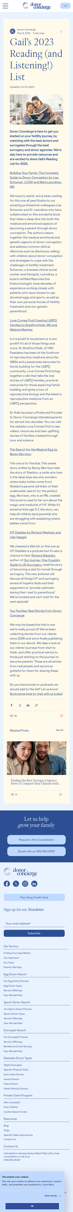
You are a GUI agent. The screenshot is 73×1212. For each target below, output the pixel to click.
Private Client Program (18, 1095)
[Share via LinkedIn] (28, 705)
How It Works (11, 1106)
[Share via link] (36, 705)
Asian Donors (11, 1083)
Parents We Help (13, 967)
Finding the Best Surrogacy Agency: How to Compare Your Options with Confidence (35, 782)
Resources (10, 1118)
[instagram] (25, 884)
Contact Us (10, 1139)
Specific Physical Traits (16, 1069)
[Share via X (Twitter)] (19, 705)
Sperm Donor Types (14, 1013)
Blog (6, 1125)
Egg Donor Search (15, 974)
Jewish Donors (11, 1079)
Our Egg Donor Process (16, 980)
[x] (16, 884)
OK (32, 1206)
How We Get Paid (13, 995)
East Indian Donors (14, 1074)
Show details (51, 1196)
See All (59, 729)
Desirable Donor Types (18, 1058)
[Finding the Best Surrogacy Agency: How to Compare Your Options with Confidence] (36, 758)
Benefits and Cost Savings (18, 1046)
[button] (36, 839)
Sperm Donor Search (17, 1002)
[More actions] (61, 31)
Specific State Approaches (18, 1134)
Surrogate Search (15, 1030)
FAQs (7, 1130)
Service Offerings (13, 990)
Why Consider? (12, 1102)
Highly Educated (13, 1064)
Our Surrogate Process (16, 1036)
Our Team (9, 962)
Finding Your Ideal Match (17, 952)
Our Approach (11, 957)
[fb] (7, 884)
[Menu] (5, 6)
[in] (34, 884)
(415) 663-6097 (12, 1159)
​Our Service (11, 946)
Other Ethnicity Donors (16, 1088)
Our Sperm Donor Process (18, 1008)
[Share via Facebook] (11, 705)
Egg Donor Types (13, 985)
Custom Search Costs (15, 1111)
